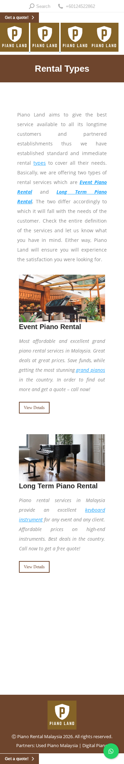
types (39, 163)
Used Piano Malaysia (57, 745)
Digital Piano (95, 745)
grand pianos (90, 370)
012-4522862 (62, 642)
